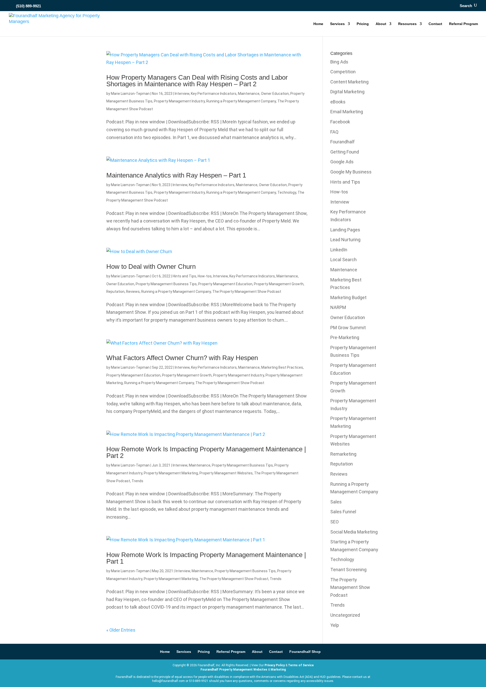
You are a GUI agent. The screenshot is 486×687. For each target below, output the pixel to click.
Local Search (343, 259)
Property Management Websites (226, 473)
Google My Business (351, 171)
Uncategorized (345, 615)
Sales (336, 501)
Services (337, 24)
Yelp (334, 625)
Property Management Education (225, 284)
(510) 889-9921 (28, 6)
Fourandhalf (342, 141)
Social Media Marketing (354, 532)
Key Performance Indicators (213, 94)
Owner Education (275, 94)
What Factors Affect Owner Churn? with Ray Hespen (182, 358)
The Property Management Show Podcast (246, 292)
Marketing (278, 669)
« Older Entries (120, 630)
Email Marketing (346, 111)
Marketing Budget (348, 297)
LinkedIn (338, 249)
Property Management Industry (179, 101)
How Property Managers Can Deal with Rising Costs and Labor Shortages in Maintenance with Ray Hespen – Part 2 (197, 81)
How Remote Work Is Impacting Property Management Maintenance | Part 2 (206, 452)
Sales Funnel (343, 511)
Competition (343, 71)
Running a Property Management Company (241, 101)
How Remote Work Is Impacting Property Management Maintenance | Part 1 (206, 558)
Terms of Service (301, 665)
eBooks (338, 101)
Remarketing (343, 454)
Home (318, 24)
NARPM (338, 307)
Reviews (133, 292)
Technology (286, 192)
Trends (137, 481)
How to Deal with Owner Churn (151, 266)
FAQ (334, 132)
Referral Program (463, 24)
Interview (182, 94)
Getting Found (344, 151)
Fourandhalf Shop (305, 652)
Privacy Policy (275, 665)
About (381, 24)
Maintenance (248, 94)
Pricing (363, 24)
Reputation (115, 292)
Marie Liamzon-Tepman (130, 94)
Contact (435, 24)
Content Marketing (349, 81)
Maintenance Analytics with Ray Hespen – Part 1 (176, 175)
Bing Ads (339, 61)
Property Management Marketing (171, 473)
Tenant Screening (348, 569)
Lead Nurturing (345, 239)
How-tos (205, 276)
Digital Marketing (347, 91)
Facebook (340, 121)
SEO (334, 521)
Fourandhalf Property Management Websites (233, 669)
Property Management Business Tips (166, 284)
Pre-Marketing (344, 337)
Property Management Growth (278, 284)
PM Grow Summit (348, 327)
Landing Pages (345, 229)
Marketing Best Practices (282, 367)
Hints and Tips (184, 276)
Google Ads (342, 161)
